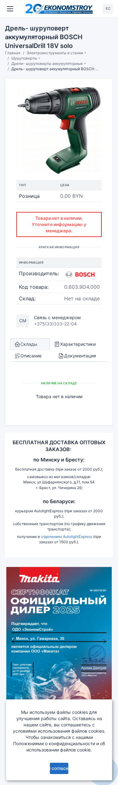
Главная (12, 52)
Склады (28, 344)
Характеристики (78, 344)
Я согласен (59, 768)
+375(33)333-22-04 (55, 323)
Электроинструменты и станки (55, 52)
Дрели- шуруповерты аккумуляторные (47, 63)
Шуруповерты (24, 58)
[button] (13, 641)
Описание (31, 355)
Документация (80, 355)
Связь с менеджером (57, 317)
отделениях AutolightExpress (66, 536)
